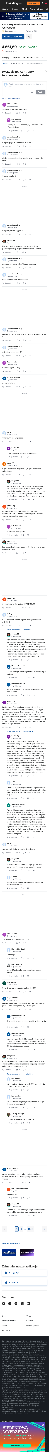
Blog (3, 1316)
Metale (25, 9)
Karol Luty (15, 447)
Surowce (6, 9)
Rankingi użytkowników (34, 63)
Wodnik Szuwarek (18, 804)
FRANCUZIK (11, 982)
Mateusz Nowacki (13, 377)
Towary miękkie (36, 9)
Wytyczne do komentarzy (11, 98)
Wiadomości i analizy (33, 57)
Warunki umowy (7, 1421)
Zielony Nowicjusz (18, 1114)
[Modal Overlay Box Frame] (22, 1437)
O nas (28, 1316)
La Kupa (10, 614)
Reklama (29, 1321)
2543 (30, 1229)
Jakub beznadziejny (14, 137)
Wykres (16, 57)
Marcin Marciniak (18, 949)
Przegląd (6, 57)
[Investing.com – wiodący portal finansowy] (14, 3)
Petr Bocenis (12, 104)
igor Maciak (15, 1078)
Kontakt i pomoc (32, 1326)
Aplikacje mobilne (9, 1321)
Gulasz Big (11, 506)
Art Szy (9, 432)
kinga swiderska (13, 998)
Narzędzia (6, 1330)
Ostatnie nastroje (17, 63)
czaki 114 (10, 463)
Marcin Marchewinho (19, 1188)
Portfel (4, 1326)
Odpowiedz (9, 113)
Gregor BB (11, 240)
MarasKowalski (17, 964)
